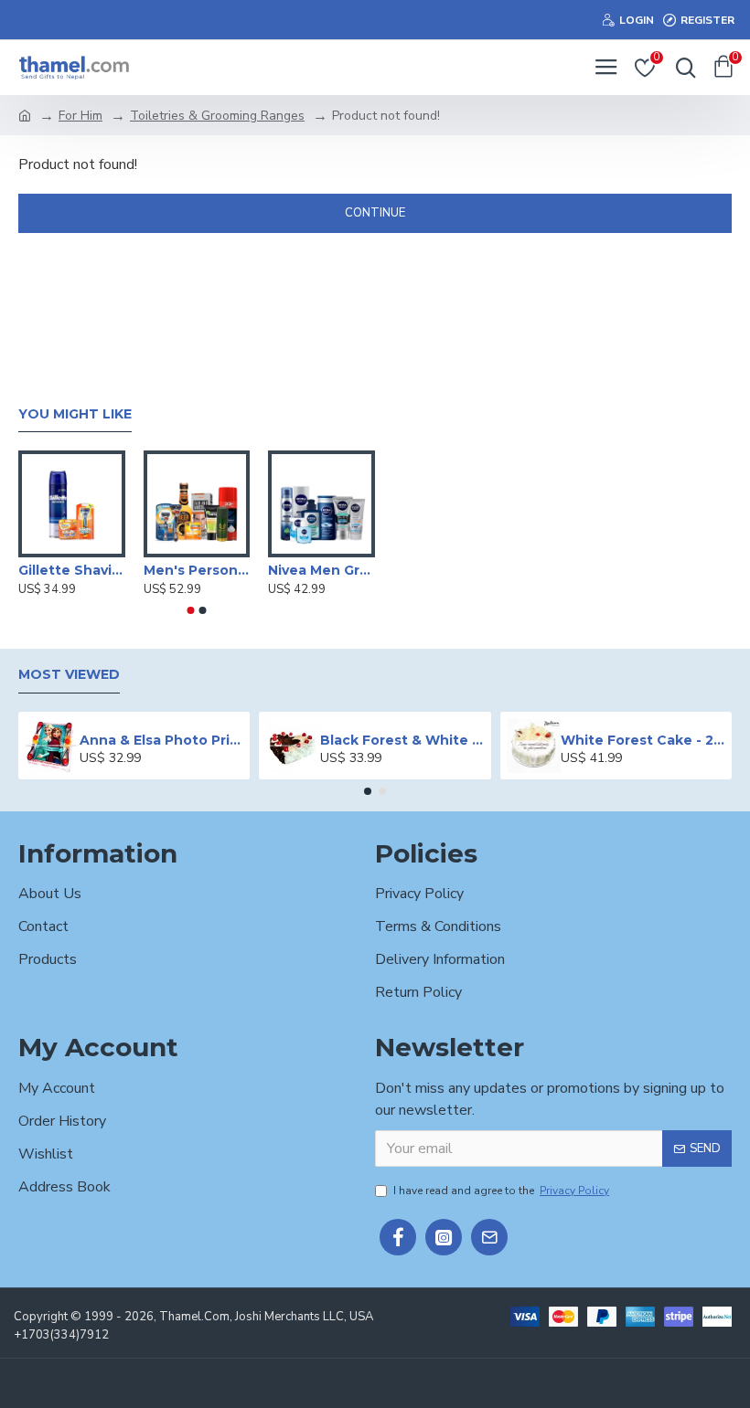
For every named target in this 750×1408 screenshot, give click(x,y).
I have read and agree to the (501, 1190)
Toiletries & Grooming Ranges (217, 115)
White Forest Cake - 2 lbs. (642, 740)
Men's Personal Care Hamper (197, 570)
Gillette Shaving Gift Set (71, 570)
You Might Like (75, 414)
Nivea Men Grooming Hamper (321, 570)
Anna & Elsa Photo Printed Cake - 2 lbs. (161, 740)
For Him (80, 115)
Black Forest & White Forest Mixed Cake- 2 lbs (402, 740)
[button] (191, 610)
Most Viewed (69, 675)
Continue (375, 213)
